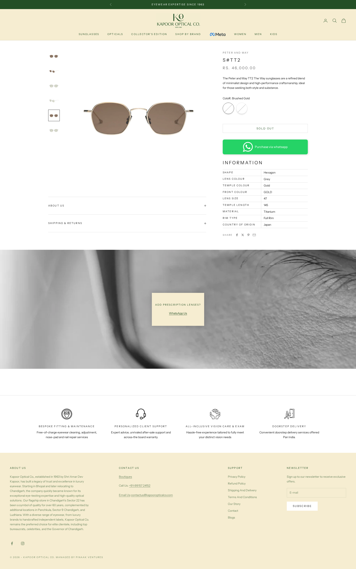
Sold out (265, 128)
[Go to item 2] (54, 71)
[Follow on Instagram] (23, 543)
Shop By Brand (188, 34)
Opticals (115, 34)
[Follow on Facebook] (12, 543)
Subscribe (302, 506)
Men (258, 34)
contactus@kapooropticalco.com (152, 495)
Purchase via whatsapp (271, 147)
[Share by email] (254, 235)
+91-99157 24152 (139, 485)
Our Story (234, 504)
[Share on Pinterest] (248, 235)
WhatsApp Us (178, 313)
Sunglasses (89, 34)
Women (240, 34)
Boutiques (125, 477)
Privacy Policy (236, 477)
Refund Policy (237, 483)
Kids (274, 34)
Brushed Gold (228, 108)
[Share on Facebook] (237, 235)
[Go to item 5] (54, 115)
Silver (241, 108)
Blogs (231, 517)
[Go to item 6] (54, 130)
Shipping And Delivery (242, 490)
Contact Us (129, 467)
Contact (233, 511)
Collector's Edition (149, 34)
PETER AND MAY (236, 52)
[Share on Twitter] (242, 235)
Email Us (124, 495)
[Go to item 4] (54, 100)
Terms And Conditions (242, 497)
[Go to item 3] (54, 86)
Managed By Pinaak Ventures (79, 557)
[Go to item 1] (54, 56)
